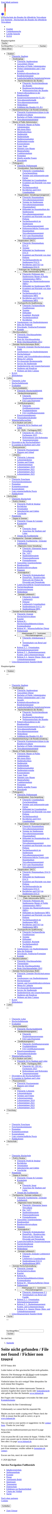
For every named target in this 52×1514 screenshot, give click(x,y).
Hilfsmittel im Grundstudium (34, 180)
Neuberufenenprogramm (27, 393)
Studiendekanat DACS (32, 606)
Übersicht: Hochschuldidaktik (29, 390)
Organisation (22, 509)
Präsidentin (16, 516)
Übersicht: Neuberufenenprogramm (32, 397)
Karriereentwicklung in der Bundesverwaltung (30, 110)
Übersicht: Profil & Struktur (28, 504)
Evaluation (16, 385)
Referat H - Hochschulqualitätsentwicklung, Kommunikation (30, 623)
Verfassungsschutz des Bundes (35, 90)
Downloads (22, 160)
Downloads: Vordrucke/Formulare (31, 327)
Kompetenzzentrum (20, 486)
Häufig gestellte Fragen (27, 158)
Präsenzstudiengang (30, 558)
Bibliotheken (17, 375)
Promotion (21, 156)
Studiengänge (18, 59)
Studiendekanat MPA (31, 609)
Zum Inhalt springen (9, 2)
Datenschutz (11, 1487)
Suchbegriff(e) (7, 46)
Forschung (11, 477)
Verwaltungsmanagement (27, 102)
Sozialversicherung (25, 589)
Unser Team (22, 146)
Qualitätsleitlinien (29, 410)
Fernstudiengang (29, 560)
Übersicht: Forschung (21, 479)
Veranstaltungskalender (27, 418)
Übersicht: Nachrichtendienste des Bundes (35, 84)
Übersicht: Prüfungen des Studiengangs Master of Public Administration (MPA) (35, 276)
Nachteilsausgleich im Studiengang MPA (31, 294)
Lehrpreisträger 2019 (26, 467)
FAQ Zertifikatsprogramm (33, 413)
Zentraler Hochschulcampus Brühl (26, 344)
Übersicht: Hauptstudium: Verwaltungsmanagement (33, 198)
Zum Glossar (11, 1510)
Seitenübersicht (43, 1391)
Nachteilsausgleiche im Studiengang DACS (32, 261)
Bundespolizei (23, 565)
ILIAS (14, 373)
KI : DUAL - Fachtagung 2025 (29, 430)
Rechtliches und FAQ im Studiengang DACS (32, 265)
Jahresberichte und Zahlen (28, 511)
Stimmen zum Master (26, 148)
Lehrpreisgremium (25, 464)
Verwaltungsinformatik (26, 100)
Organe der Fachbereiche (27, 536)
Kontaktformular (8, 1400)
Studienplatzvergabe (25, 141)
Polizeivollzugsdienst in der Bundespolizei (28, 94)
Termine (25, 248)
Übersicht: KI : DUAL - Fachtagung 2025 (32, 434)
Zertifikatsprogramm (26, 403)
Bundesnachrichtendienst (32, 88)
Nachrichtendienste (25, 587)
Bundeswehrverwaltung (27, 567)
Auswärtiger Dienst (25, 64)
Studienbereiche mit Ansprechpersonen (33, 366)
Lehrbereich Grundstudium (33, 604)
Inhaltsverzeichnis (13, 1470)
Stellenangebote (13, 1472)
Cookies (4, 1501)
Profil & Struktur (19, 501)
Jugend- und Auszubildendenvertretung (33, 356)
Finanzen (21, 570)
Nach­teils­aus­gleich (30, 187)
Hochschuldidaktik (20, 388)
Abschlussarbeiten (20, 332)
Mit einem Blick (24, 129)
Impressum (11, 1482)
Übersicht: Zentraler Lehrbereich (30, 598)
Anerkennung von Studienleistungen (32, 322)
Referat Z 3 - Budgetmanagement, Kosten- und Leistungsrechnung (31, 653)
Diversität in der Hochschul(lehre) (26, 442)
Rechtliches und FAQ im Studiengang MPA (32, 299)
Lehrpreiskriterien (24, 460)
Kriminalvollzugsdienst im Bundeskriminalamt (28, 74)
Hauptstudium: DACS (26, 241)
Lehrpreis (16, 455)
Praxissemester (19, 447)
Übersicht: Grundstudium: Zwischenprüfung (33, 172)
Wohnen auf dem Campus (28, 371)
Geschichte (21, 513)
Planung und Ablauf (25, 452)
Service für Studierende (27, 363)
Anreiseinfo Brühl (14, 1479)
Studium (10, 54)
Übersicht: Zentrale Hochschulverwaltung (26, 615)
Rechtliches (27, 320)
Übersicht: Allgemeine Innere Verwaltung (34, 549)
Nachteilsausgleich (30, 317)
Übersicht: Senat (29, 528)
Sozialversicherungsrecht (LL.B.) (31, 97)
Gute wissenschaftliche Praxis (24, 491)
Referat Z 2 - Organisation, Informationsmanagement (28, 648)
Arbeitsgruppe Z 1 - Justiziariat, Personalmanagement (34, 634)
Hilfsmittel (26, 313)
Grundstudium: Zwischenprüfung (30, 168)
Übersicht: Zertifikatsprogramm (31, 407)
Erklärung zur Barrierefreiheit (18, 1489)
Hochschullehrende (20, 383)
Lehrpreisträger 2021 (26, 469)
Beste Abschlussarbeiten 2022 (29, 342)
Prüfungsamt (18, 163)
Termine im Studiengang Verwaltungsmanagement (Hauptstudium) (33, 204)
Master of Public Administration (25, 122)
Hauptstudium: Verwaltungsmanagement (33, 195)
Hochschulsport (23, 354)
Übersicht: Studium (20, 56)
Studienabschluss (24, 132)
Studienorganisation (25, 139)
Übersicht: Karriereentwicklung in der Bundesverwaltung (33, 113)
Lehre (9, 378)
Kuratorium (22, 523)
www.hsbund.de (36, 1393)
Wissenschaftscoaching (21, 420)
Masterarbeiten (23, 151)
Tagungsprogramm (30, 440)
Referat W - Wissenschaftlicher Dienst (33, 628)
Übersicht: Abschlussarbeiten (29, 334)
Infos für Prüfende (24, 325)
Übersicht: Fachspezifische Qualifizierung (33, 306)
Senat (20, 526)
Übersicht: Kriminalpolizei (33, 575)
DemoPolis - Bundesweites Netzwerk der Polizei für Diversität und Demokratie (33, 579)
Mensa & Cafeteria (25, 359)
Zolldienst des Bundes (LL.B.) (30, 107)
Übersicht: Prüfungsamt (27, 165)
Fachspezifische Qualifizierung (30, 303)
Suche (9, 1494)
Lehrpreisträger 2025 (26, 474)
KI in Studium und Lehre (22, 423)
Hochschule (12, 496)
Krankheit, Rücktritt (30, 315)
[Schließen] (7, 674)
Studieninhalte (23, 136)
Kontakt (20, 329)
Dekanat (25, 602)
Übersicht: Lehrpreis (25, 457)
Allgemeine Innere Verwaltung (29, 546)
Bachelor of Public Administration (31, 66)
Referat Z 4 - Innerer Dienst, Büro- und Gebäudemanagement (33, 658)
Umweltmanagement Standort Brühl (27, 662)
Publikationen (17, 493)
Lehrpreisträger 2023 (26, 472)
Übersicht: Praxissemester (28, 450)
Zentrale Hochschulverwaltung (24, 612)
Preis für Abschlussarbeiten (28, 339)
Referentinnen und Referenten (35, 437)
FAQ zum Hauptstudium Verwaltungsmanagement (33, 236)
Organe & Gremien (20, 519)
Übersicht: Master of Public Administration (28, 126)
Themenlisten (22, 337)
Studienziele (22, 134)
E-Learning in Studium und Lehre (26, 445)
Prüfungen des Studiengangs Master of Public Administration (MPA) (34, 271)
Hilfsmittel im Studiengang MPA (36, 286)
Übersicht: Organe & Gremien (30, 521)
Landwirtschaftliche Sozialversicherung (33, 78)
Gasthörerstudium (24, 153)
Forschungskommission (22, 482)
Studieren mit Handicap (27, 368)
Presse (9, 1477)
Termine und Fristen (25, 462)
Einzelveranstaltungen (26, 415)
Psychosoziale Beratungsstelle (29, 361)
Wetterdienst (22, 105)
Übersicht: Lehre (19, 381)
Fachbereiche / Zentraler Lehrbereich (27, 538)
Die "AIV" (27, 553)
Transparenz (11, 1484)
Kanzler (20, 619)
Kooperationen (23, 144)
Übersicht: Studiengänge (27, 61)
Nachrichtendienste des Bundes (30, 81)
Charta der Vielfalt (14, 1491)
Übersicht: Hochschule (21, 499)
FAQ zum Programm (31, 400)
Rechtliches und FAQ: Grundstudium (31, 191)
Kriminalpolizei (23, 573)
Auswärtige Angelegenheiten (29, 563)
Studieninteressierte (30, 555)
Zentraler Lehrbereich (26, 594)
